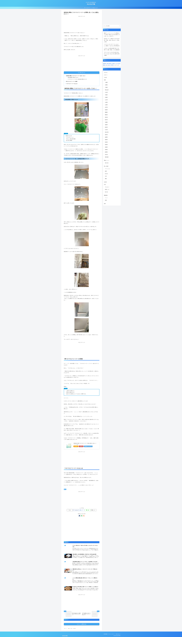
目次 (81, 72)
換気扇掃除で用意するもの (73, 77)
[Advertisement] (81, 23)
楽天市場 (81, 446)
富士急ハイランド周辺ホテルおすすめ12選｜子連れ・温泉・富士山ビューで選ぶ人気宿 (111, 40)
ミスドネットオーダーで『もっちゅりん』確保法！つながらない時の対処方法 (111, 45)
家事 (65, 489)
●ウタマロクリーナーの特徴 (71, 81)
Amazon (75, 446)
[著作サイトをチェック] (79, 516)
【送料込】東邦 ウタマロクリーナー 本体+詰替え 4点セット (84, 443)
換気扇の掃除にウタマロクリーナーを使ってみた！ (76, 75)
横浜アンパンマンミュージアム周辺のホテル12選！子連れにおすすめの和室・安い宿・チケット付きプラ (111, 35)
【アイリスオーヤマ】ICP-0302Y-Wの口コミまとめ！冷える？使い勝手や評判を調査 (111, 54)
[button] (93, 510)
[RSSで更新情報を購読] (84, 516)
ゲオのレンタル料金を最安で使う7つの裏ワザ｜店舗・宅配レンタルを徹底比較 (111, 49)
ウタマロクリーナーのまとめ (71, 83)
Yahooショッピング (88, 446)
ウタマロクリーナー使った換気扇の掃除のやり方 (77, 79)
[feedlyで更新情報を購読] (82, 516)
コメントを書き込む (81, 624)
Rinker (77, 444)
